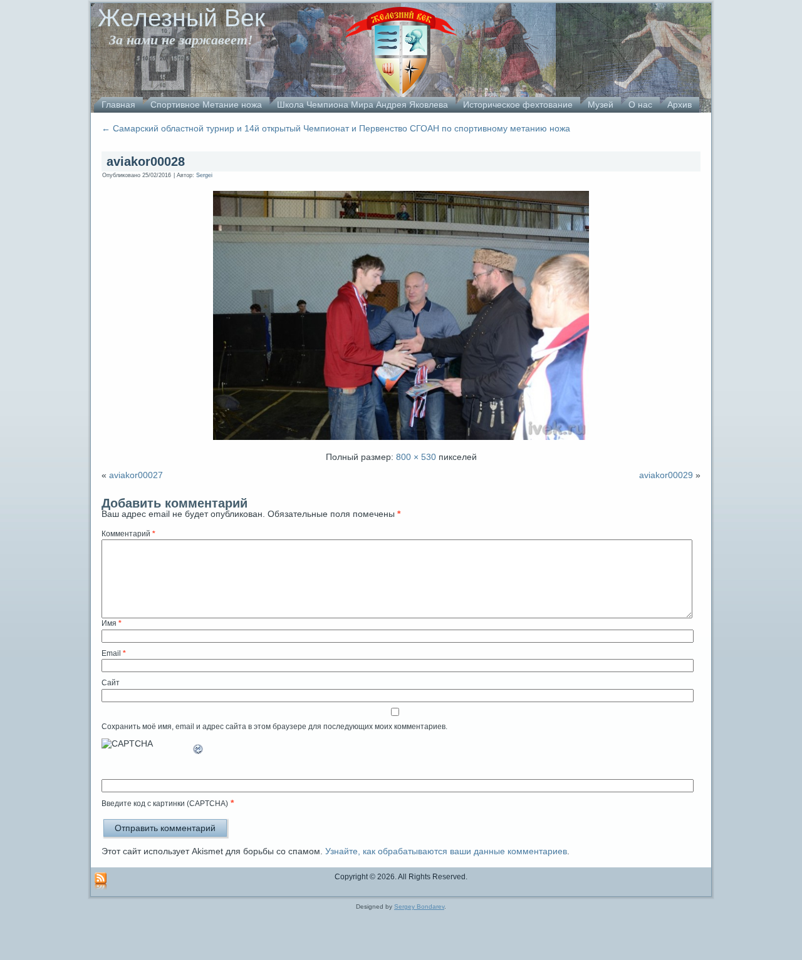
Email (114, 653)
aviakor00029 (666, 475)
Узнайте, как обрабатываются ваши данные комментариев (446, 851)
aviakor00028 (146, 161)
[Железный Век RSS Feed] (101, 881)
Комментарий (128, 533)
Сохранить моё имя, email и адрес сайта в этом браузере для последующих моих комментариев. (274, 726)
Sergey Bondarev (419, 906)
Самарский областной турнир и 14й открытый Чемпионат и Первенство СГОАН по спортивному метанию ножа (336, 128)
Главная (118, 105)
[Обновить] (198, 754)
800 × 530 (416, 457)
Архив (679, 105)
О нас (640, 105)
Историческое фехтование (518, 105)
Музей (600, 105)
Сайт (111, 682)
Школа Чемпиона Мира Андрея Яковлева (362, 105)
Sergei (204, 175)
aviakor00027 (136, 475)
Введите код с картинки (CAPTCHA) (165, 803)
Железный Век (181, 17)
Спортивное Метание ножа (206, 105)
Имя (112, 623)
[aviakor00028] (401, 441)
